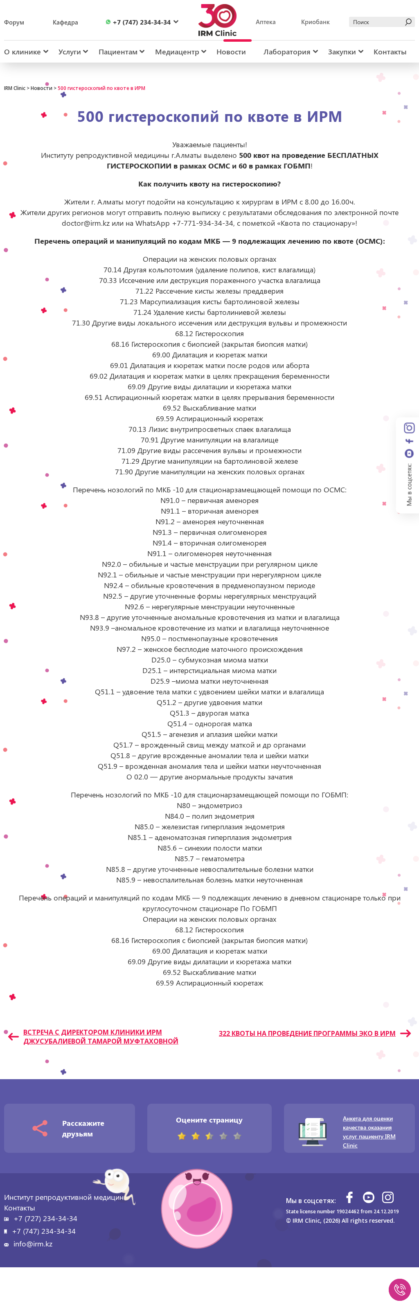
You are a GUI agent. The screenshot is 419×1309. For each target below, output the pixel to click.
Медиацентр (177, 51)
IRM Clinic (14, 88)
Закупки (342, 51)
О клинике (22, 51)
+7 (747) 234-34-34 (44, 1231)
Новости (231, 51)
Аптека (266, 22)
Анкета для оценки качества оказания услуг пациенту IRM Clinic (369, 1131)
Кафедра (65, 22)
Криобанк (315, 22)
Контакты (390, 51)
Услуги (70, 51)
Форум (14, 22)
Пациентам (118, 51)
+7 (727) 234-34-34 (45, 1218)
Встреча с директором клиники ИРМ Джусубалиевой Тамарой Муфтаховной (100, 1037)
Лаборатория (287, 51)
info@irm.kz (33, 1243)
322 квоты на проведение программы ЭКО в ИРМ (307, 1033)
